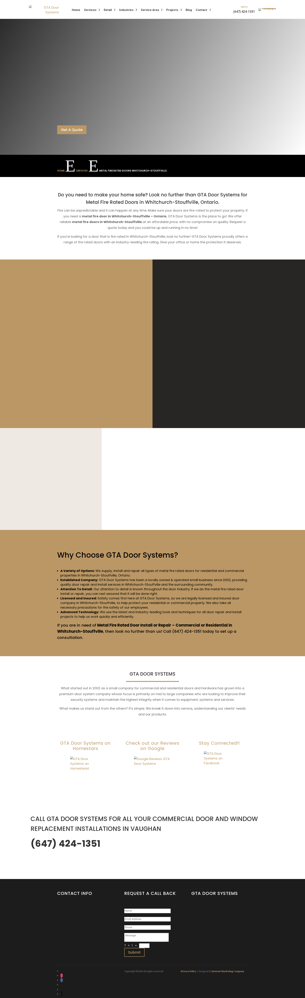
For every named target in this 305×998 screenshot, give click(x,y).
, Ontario (123, 575)
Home (76, 10)
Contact (201, 10)
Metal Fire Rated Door (118, 625)
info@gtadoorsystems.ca (75, 924)
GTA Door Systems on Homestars (85, 746)
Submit (134, 952)
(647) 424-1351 (67, 916)
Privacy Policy (188, 971)
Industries (126, 10)
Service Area (150, 10)
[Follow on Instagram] (61, 975)
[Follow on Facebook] (61, 980)
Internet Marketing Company (228, 971)
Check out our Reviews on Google (152, 746)
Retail (108, 10)
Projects (172, 10)
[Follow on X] (61, 994)
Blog (189, 10)
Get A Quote (72, 129)
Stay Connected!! (219, 743)
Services (90, 10)
